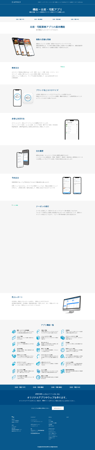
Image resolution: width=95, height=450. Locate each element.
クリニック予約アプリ (53, 436)
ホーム (50, 420)
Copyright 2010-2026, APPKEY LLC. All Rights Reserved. (48, 446)
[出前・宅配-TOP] (20, 19)
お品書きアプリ (52, 437)
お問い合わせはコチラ (58, 408)
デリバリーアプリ (52, 434)
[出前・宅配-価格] (57, 19)
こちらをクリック (34, 425)
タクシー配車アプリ (53, 433)
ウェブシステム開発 (53, 423)
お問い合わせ (51, 425)
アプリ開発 (51, 421)
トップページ (51, 430)
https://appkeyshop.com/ (35, 433)
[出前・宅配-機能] (38, 19)
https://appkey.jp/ (41, 430)
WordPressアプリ (52, 431)
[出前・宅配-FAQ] (75, 19)
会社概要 (50, 424)
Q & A (50, 439)
